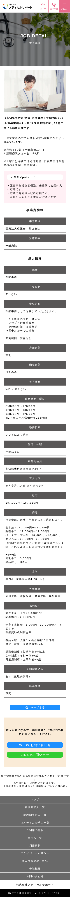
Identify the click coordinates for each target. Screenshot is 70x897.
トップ (35, 799)
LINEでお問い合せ (35, 754)
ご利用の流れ (35, 830)
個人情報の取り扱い (35, 860)
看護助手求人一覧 (34, 814)
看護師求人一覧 (35, 807)
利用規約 (35, 845)
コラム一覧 (35, 837)
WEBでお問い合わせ (35, 745)
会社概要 (35, 868)
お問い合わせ (35, 876)
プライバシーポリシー (35, 853)
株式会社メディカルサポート (35, 884)
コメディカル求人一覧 (35, 822)
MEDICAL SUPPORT (48, 893)
